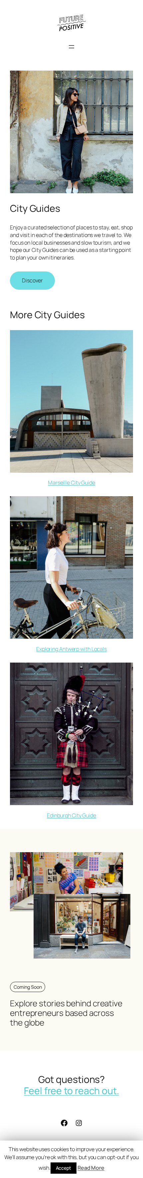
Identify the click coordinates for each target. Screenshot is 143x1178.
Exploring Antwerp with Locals (71, 649)
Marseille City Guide (71, 482)
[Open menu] (71, 47)
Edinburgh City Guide (71, 815)
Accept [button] (63, 1168)
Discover (32, 280)
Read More (90, 1167)
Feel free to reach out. (71, 1090)
